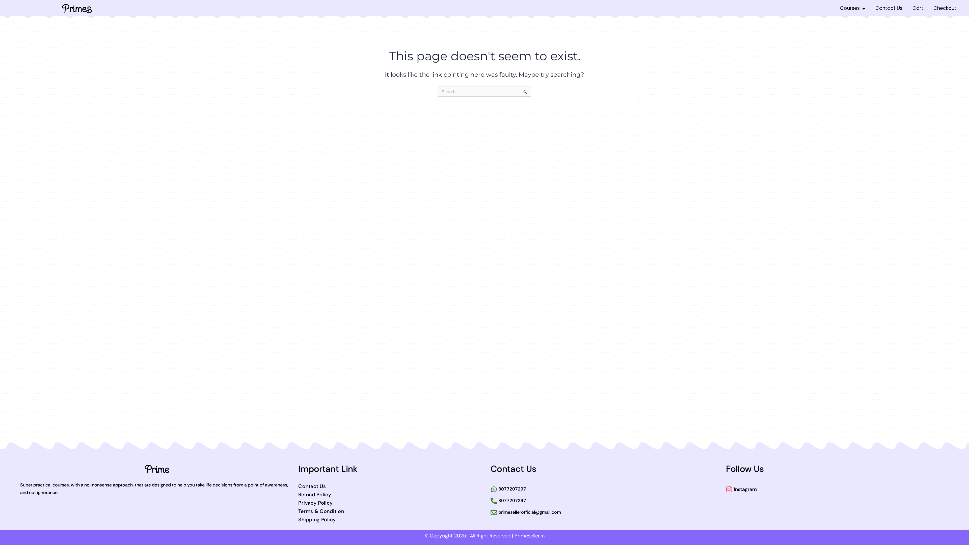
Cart (917, 8)
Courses (850, 8)
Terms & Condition (321, 511)
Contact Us (888, 8)
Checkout (944, 8)
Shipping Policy (317, 519)
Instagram (745, 489)
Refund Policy (314, 494)
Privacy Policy (315, 503)
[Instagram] (729, 489)
